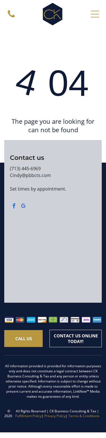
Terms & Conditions (83, 415)
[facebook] (14, 206)
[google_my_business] (23, 206)
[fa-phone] (11, 17)
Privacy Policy (55, 415)
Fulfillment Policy (28, 415)
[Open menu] (95, 14)
